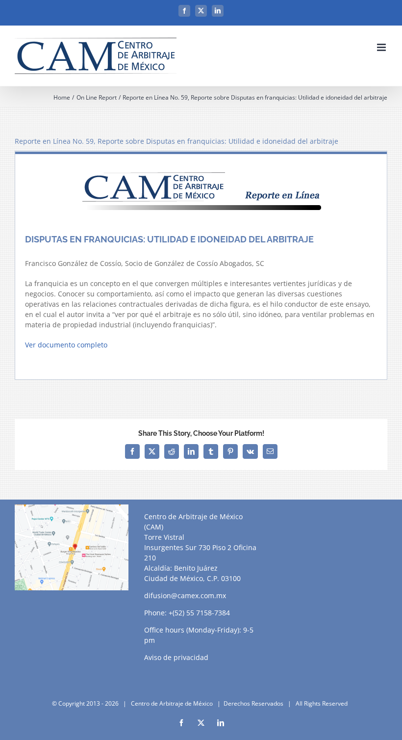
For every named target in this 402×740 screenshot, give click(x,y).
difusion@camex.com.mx (185, 595)
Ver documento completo (66, 344)
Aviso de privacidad (176, 657)
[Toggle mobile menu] (382, 47)
